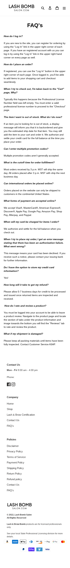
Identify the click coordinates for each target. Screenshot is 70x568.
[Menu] (64, 8)
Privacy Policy (15, 451)
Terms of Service (16, 457)
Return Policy (14, 473)
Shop (10, 409)
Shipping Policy (15, 468)
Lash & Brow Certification (21, 414)
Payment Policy (15, 462)
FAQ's (10, 425)
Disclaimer (13, 445)
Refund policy (14, 479)
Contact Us (13, 420)
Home (10, 403)
